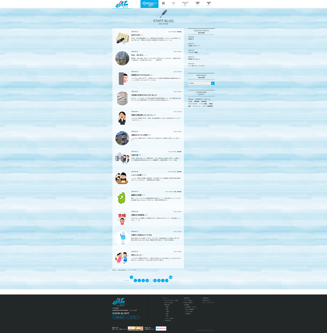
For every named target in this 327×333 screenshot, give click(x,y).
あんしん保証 (169, 318)
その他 (190, 101)
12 (147, 280)
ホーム (114, 270)
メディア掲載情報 (208, 106)
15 (159, 280)
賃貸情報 (196, 101)
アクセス (133, 317)
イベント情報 (203, 103)
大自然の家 (168, 320)
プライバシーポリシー (209, 302)
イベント (173, 4)
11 (143, 280)
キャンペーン (196, 106)
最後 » (170, 277)
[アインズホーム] (120, 301)
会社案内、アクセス (190, 307)
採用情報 (187, 313)
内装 (167, 313)
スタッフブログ (185, 4)
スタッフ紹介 (189, 311)
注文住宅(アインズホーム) (202, 99)
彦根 (189, 106)
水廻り (168, 311)
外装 (167, 316)
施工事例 (163, 4)
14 (155, 280)
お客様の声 (197, 4)
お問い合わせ (120, 317)
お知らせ (190, 99)
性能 (167, 309)
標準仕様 (167, 304)
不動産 (211, 103)
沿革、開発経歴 (189, 309)
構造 (167, 307)
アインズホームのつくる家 (170, 300)
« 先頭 (131, 277)
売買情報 (203, 101)
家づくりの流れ (169, 302)
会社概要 (208, 4)
